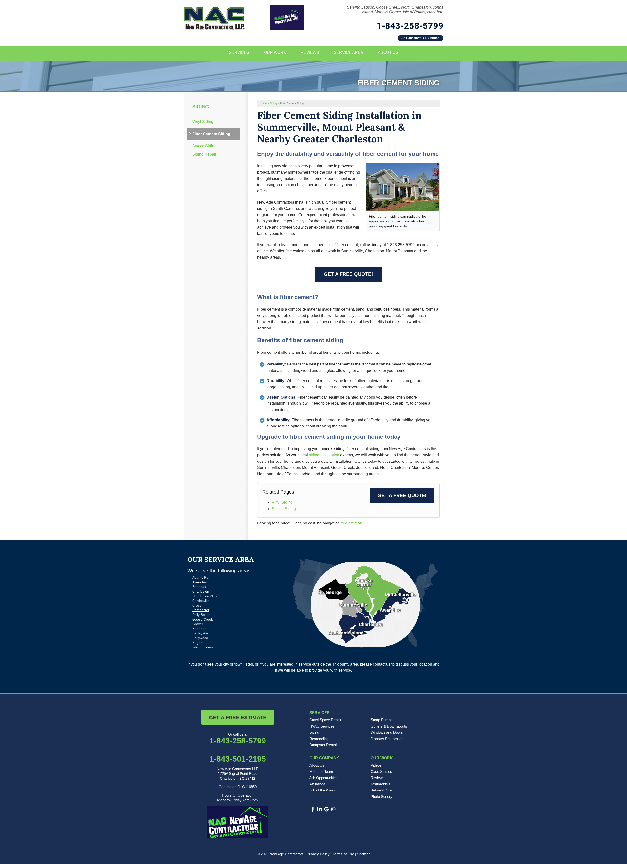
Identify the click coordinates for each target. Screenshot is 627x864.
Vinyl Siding (282, 502)
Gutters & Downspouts (389, 726)
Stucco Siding (284, 509)
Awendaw (199, 582)
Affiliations (317, 784)
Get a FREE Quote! (402, 495)
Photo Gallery (381, 796)
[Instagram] (333, 809)
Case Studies (381, 771)
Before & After (382, 790)
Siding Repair (204, 154)
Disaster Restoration (387, 739)
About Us (316, 765)
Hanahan (199, 629)
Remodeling (318, 739)
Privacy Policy (318, 854)
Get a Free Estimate (237, 717)
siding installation (324, 455)
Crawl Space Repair (325, 720)
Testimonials (380, 784)
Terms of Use (343, 854)
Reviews (378, 778)
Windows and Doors (387, 732)
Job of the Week (322, 790)
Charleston (200, 591)
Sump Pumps (382, 720)
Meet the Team (321, 771)
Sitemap (363, 854)
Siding (200, 106)
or (420, 38)
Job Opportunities (323, 778)
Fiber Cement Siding (211, 134)
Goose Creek (202, 619)
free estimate (352, 523)
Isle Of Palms (202, 647)
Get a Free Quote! (348, 274)
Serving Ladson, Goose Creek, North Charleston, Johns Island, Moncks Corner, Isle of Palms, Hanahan (395, 9)
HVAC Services (322, 726)
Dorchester (200, 610)
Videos (376, 765)
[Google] (326, 809)
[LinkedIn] (320, 809)
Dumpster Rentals (323, 745)
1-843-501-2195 (237, 759)
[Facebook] (313, 809)
